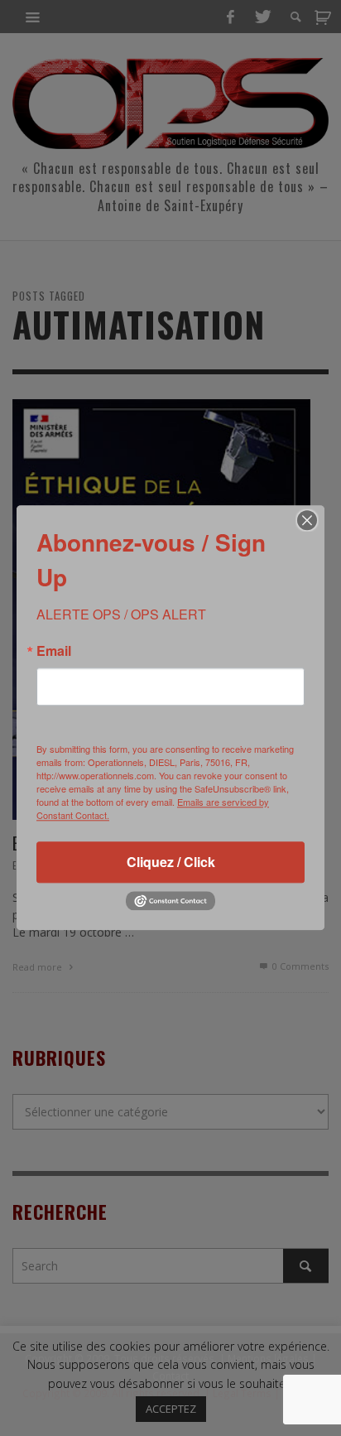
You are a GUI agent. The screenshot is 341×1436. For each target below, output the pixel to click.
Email (53, 651)
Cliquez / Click (171, 861)
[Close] (307, 520)
